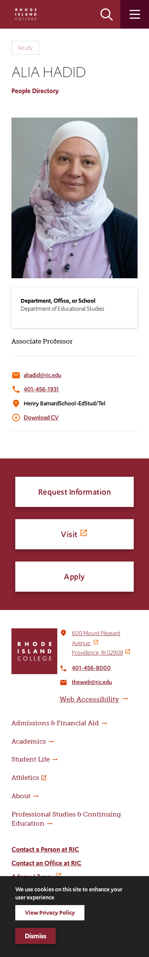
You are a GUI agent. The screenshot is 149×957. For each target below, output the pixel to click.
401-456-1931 (41, 389)
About (21, 796)
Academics (28, 741)
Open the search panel (106, 14)
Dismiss (35, 936)
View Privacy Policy (50, 913)
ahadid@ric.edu (42, 375)
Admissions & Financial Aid (55, 723)
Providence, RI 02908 (97, 653)
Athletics (25, 777)
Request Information (74, 491)
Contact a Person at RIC (45, 849)
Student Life (30, 759)
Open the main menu (134, 14)
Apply (74, 576)
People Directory (35, 90)
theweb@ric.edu (92, 682)
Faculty (25, 47)
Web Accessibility (89, 699)
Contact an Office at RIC (46, 863)
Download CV (41, 417)
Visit (69, 534)
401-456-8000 (91, 668)
